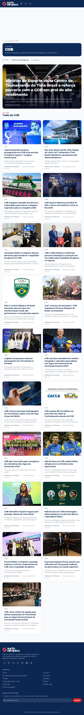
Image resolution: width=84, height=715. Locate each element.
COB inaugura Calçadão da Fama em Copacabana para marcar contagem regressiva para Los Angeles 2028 (21, 205)
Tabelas (5, 678)
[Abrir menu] (30, 4)
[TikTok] (4, 663)
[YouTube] (9, 663)
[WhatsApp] (27, 663)
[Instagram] (22, 663)
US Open (46, 673)
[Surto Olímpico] (10, 3)
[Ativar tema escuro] (26, 4)
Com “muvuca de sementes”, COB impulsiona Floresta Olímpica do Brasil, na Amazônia (61, 308)
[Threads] (31, 663)
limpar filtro (36, 60)
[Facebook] (18, 663)
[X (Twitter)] (13, 663)
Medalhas (46, 678)
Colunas (45, 681)
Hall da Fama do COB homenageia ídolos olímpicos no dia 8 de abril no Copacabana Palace (61, 514)
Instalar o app (47, 684)
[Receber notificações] (21, 4)
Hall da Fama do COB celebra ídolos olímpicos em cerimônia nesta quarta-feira (61, 464)
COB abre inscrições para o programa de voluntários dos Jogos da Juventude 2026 (21, 464)
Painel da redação (8, 687)
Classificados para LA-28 (11, 681)
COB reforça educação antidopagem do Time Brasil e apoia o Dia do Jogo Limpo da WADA (21, 413)
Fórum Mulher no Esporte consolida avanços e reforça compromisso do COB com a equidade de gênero (21, 564)
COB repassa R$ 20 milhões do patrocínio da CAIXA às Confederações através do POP (59, 413)
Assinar (77, 700)
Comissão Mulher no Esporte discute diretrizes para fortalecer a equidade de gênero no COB (21, 255)
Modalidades (10, 41)
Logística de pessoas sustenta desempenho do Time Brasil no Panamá (19, 361)
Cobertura (46, 676)
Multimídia (6, 684)
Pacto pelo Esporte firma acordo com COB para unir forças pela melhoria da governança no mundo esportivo (62, 564)
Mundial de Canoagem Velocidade (14, 676)
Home (4, 41)
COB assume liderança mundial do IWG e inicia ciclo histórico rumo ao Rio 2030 (61, 205)
